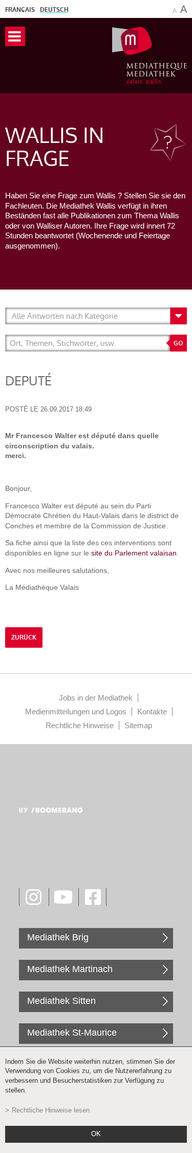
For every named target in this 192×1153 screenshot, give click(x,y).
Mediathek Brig (58, 937)
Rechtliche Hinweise (80, 725)
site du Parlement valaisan (134, 553)
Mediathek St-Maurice (72, 1032)
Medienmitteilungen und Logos (75, 711)
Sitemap (138, 725)
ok (96, 1134)
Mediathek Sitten (61, 1001)
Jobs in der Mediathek (96, 697)
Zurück (23, 637)
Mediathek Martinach (70, 969)
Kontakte (152, 711)
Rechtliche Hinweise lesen (51, 1110)
